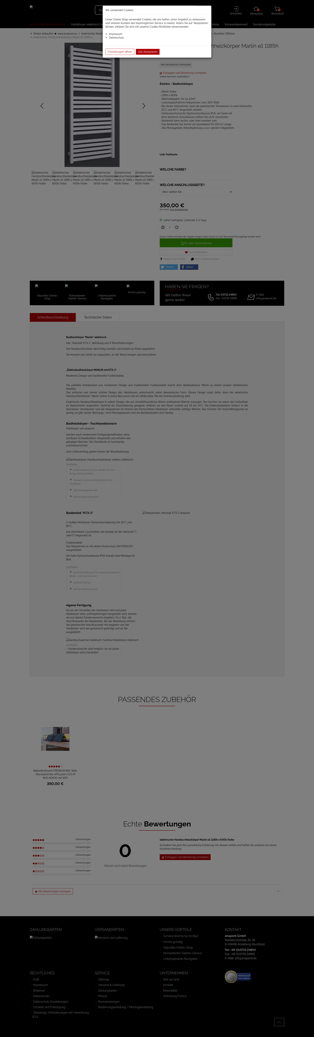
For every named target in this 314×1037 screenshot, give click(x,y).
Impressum (115, 34)
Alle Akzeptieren (147, 51)
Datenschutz (116, 37)
